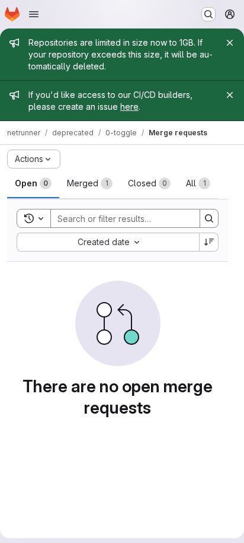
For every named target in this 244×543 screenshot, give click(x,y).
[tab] (33, 183)
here (129, 106)
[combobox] (108, 242)
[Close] (230, 43)
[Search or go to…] (208, 14)
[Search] (209, 218)
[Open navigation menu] (33, 14)
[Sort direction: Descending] (209, 242)
